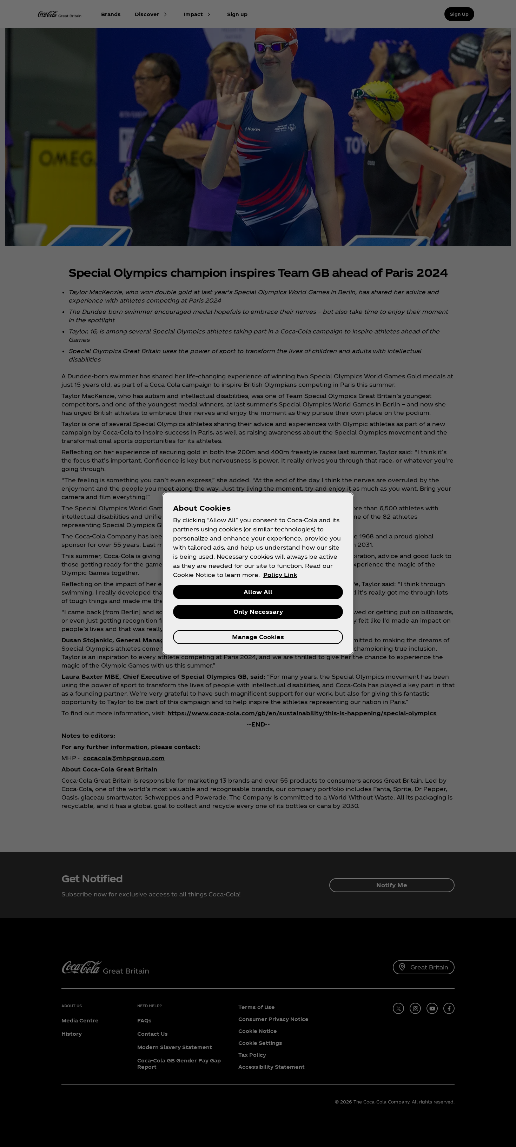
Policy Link (280, 574)
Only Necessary (258, 611)
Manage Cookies (258, 637)
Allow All (258, 592)
